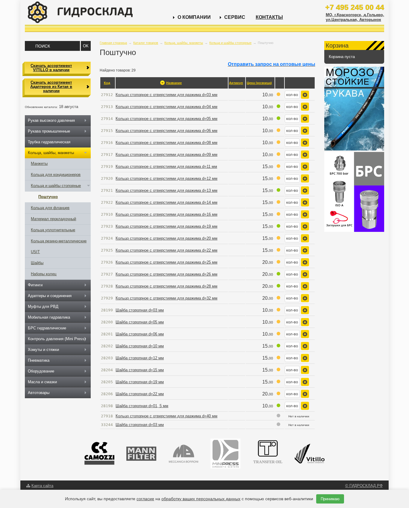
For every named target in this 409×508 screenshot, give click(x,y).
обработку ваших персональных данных (200, 498)
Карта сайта (42, 485)
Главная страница (113, 43)
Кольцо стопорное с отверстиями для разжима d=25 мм (166, 262)
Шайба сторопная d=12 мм (140, 358)
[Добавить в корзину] (305, 95)
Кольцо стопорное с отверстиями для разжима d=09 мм (166, 154)
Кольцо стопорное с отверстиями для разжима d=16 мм (166, 214)
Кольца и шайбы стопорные (230, 43)
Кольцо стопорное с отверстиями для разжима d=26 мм (166, 274)
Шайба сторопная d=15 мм (140, 370)
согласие (145, 498)
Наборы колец (43, 274)
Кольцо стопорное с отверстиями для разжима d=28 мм (166, 286)
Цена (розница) (259, 83)
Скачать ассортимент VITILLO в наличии (51, 67)
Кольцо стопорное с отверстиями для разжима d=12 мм (166, 178)
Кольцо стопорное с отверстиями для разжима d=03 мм (166, 94)
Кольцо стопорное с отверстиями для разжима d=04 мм (166, 106)
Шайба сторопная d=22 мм (140, 394)
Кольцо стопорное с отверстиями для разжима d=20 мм (166, 238)
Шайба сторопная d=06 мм (140, 334)
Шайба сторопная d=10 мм (140, 346)
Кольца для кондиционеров (56, 174)
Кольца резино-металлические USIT (59, 246)
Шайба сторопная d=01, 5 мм (142, 406)
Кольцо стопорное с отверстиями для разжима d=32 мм (166, 298)
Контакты (269, 17)
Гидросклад (80, 12)
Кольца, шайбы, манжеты (183, 43)
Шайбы (37, 263)
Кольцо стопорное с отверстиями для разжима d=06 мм (166, 130)
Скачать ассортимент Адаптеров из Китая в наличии (51, 86)
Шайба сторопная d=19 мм (140, 382)
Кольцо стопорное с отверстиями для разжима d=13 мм (166, 190)
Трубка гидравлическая (49, 142)
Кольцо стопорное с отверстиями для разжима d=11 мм (166, 166)
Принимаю (330, 499)
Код (107, 83)
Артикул (236, 83)
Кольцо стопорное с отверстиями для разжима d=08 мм (166, 142)
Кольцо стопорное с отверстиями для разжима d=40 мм (166, 416)
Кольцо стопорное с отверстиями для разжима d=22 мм (166, 250)
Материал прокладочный (53, 219)
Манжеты (39, 163)
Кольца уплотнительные (53, 230)
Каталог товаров (145, 43)
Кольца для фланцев (50, 208)
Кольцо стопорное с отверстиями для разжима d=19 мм (166, 226)
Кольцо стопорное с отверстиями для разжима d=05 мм (166, 118)
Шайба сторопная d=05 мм (140, 322)
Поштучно (48, 196)
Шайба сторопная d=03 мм (140, 310)
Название (174, 83)
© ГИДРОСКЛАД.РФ (364, 485)
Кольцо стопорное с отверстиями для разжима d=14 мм (166, 202)
